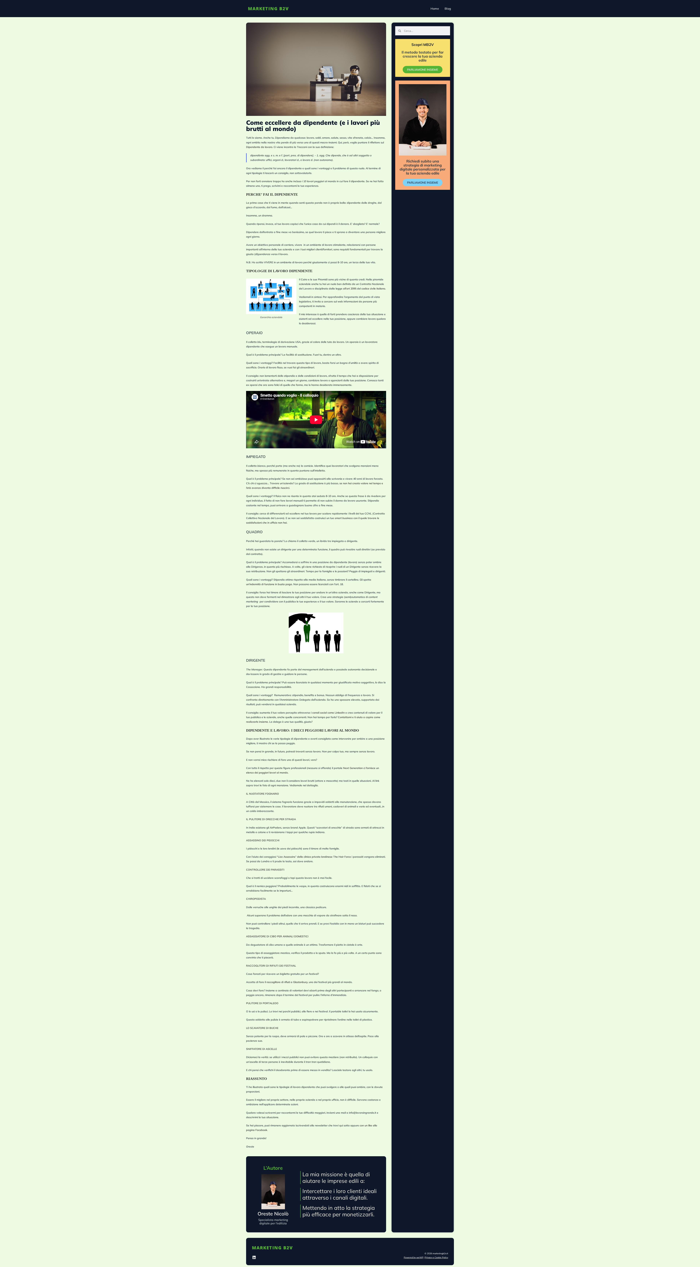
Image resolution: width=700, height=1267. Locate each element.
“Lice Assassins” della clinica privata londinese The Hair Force (314, 856)
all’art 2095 (349, 288)
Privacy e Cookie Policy (436, 1257)
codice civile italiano (373, 288)
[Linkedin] (254, 1257)
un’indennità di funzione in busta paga (269, 584)
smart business (344, 518)
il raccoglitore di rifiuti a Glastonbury (286, 982)
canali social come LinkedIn (328, 712)
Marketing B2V (268, 8)
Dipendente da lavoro (259, 147)
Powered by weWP (413, 1257)
